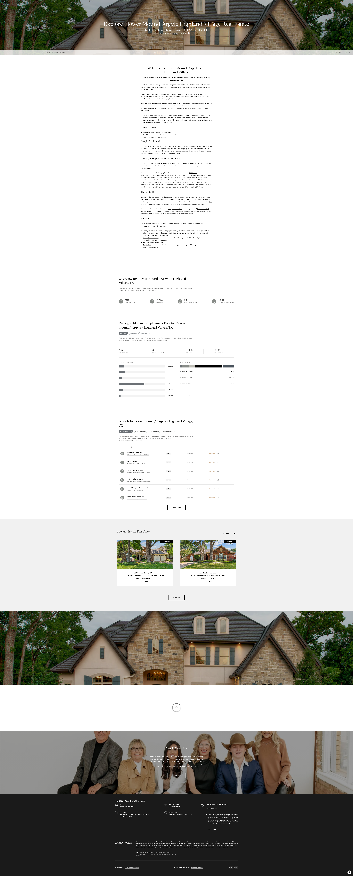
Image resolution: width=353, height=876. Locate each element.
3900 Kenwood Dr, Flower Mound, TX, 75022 (138, 455)
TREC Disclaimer (141, 856)
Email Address (211, 808)
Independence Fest (175, 209)
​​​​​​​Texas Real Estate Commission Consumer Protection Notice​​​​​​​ (153, 852)
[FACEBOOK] (231, 867)
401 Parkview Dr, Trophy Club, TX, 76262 (137, 499)
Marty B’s (206, 177)
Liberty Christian (149, 231)
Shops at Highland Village (192, 163)
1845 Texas (193, 173)
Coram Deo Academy (150, 238)
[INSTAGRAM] (236, 867)
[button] (342, 52)
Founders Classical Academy (153, 242)
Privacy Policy (225, 823)
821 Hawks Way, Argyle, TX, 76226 (135, 490)
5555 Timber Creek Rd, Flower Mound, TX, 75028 (139, 481)
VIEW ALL (176, 597)
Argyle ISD (147, 245)
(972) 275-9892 (174, 806)
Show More (176, 508)
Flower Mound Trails (192, 197)
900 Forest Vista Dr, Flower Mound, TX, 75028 (138, 472)
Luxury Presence (132, 868)
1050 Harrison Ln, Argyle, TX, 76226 (136, 463)
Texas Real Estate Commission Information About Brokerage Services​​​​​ (156, 854)
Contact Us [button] (176, 775)
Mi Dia (182, 182)
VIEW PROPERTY (145, 563)
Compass (181, 841)
